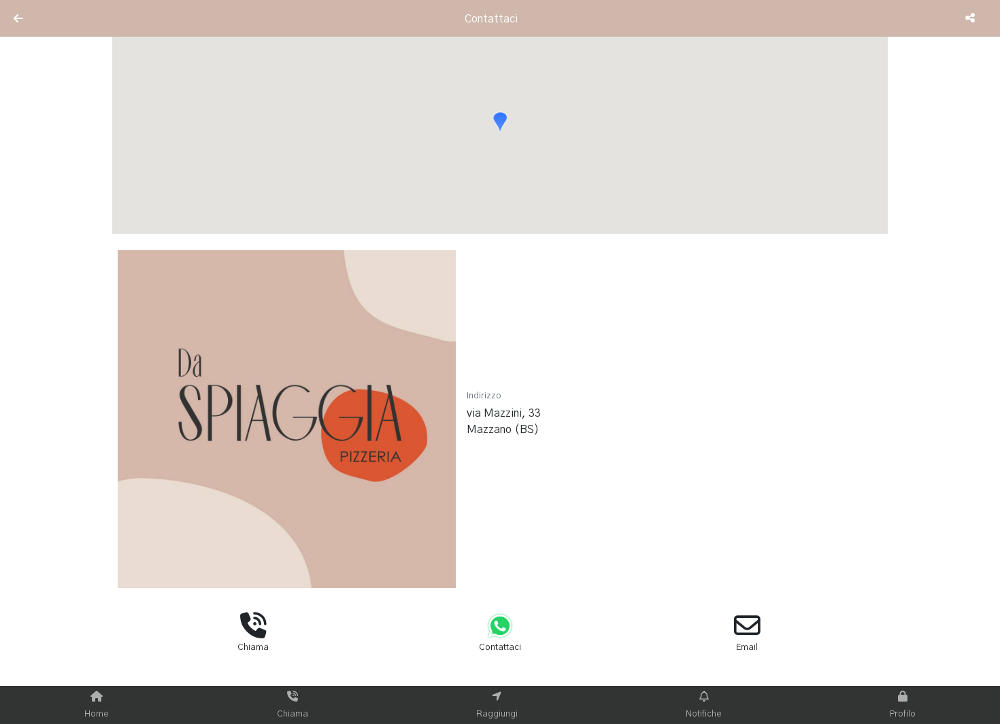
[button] (500, 121)
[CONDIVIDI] (971, 18)
